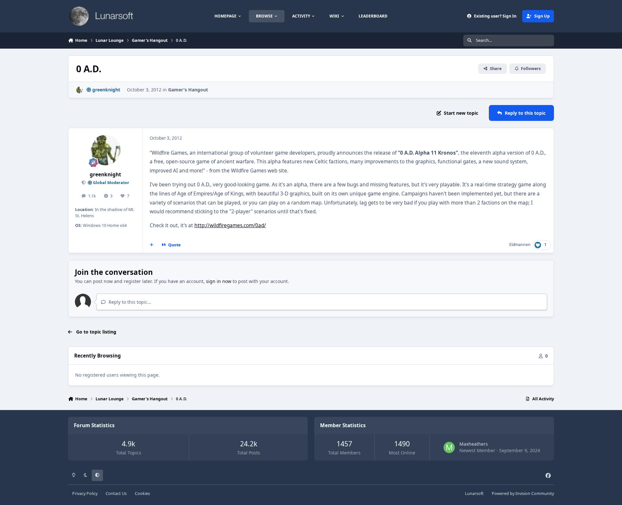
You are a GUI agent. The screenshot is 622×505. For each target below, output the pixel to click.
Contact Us (116, 493)
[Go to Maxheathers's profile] (449, 447)
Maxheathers (473, 444)
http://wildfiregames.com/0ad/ (230, 225)
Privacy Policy (85, 493)
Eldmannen (520, 244)
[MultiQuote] (151, 245)
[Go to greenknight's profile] (79, 90)
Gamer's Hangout (188, 90)
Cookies (142, 493)
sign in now (218, 281)
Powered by (523, 493)
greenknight (105, 174)
